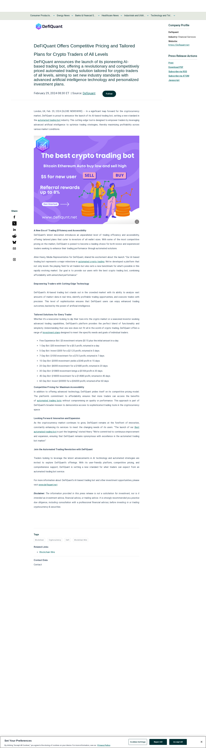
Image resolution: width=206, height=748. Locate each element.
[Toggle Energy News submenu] (72, 15)
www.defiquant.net (48, 484)
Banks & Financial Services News (85, 15)
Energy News (63, 15)
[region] (103, 742)
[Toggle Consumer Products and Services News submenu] (54, 15)
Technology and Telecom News (161, 15)
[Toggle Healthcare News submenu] (121, 15)
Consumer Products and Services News (40, 15)
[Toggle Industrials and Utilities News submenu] (147, 15)
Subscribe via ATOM (178, 76)
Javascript (174, 80)
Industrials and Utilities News (134, 15)
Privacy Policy (103, 745)
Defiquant (89, 93)
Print (170, 63)
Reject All (158, 742)
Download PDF (175, 67)
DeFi (67, 540)
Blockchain (39, 540)
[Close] (201, 742)
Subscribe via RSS (177, 71)
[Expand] (137, 222)
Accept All (178, 742)
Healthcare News (110, 15)
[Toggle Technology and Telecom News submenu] (174, 15)
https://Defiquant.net (178, 45)
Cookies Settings (137, 742)
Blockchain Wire (80, 540)
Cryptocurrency (55, 540)
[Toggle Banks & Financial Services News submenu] (98, 15)
